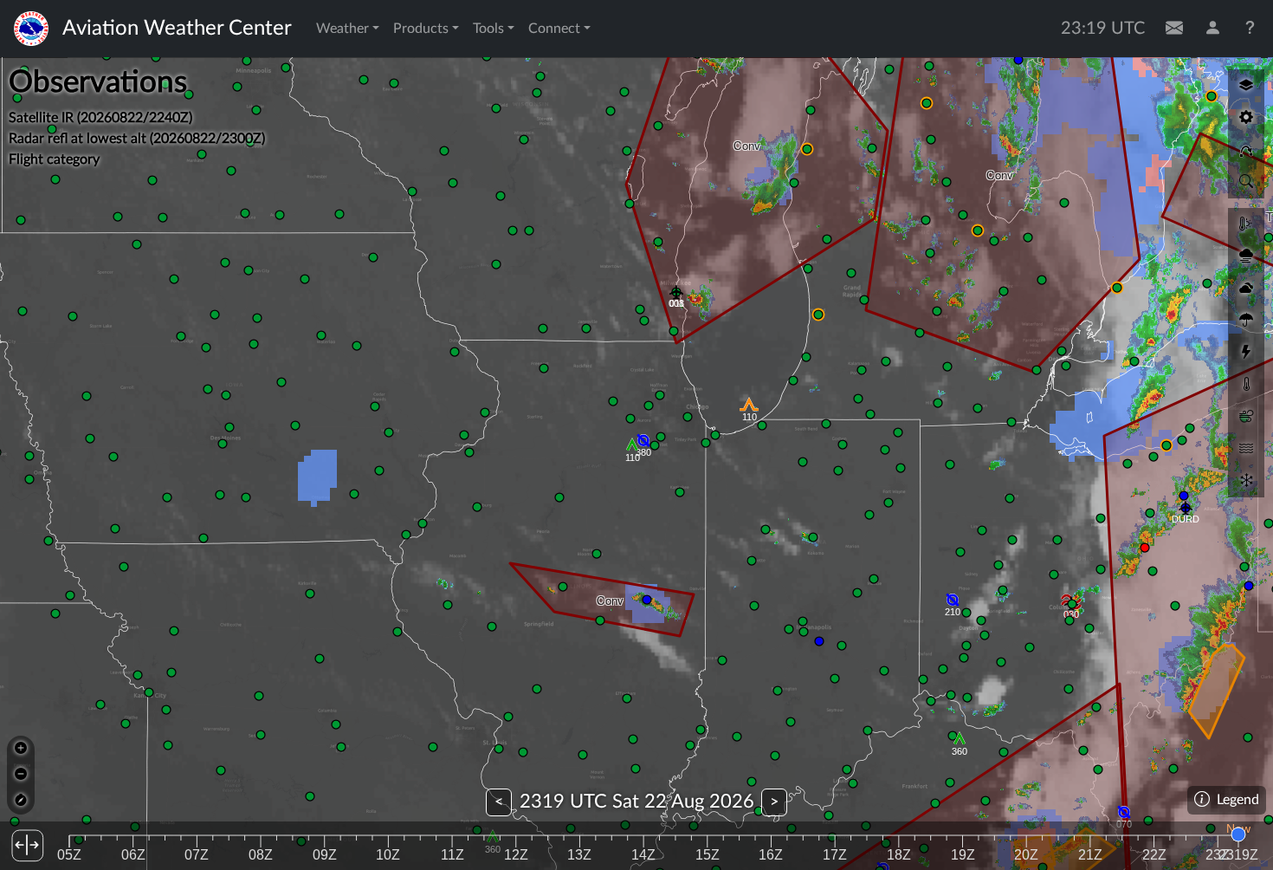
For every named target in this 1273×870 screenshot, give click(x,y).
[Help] (1250, 29)
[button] (632, 447)
